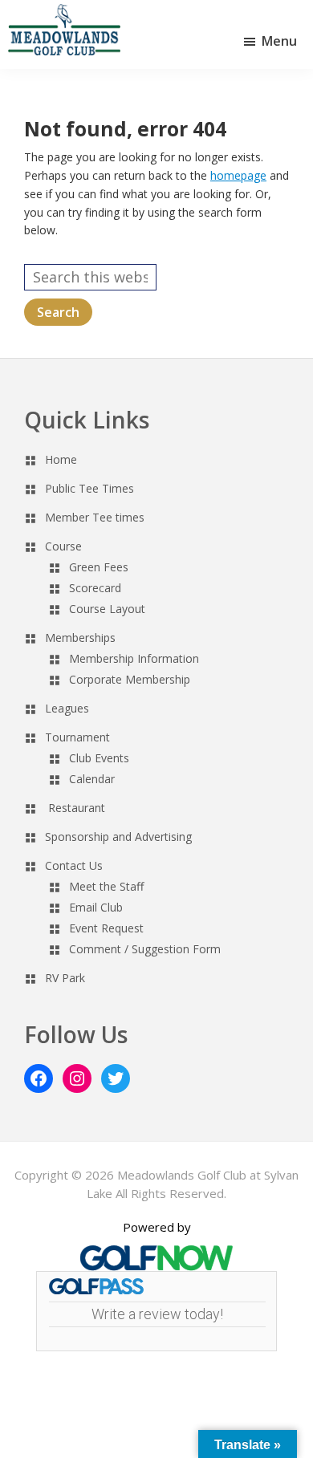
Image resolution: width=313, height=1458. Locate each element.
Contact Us (74, 865)
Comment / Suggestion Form (145, 948)
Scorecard (95, 587)
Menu (279, 41)
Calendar (92, 778)
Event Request (106, 928)
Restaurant (76, 807)
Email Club (96, 907)
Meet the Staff (106, 886)
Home (61, 459)
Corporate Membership (129, 679)
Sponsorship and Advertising (118, 836)
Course (63, 546)
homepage (238, 175)
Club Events (99, 758)
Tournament (77, 737)
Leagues (67, 708)
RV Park (65, 977)
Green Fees (98, 567)
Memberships (80, 637)
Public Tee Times (89, 488)
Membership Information (134, 658)
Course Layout (107, 608)
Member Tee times (94, 517)
